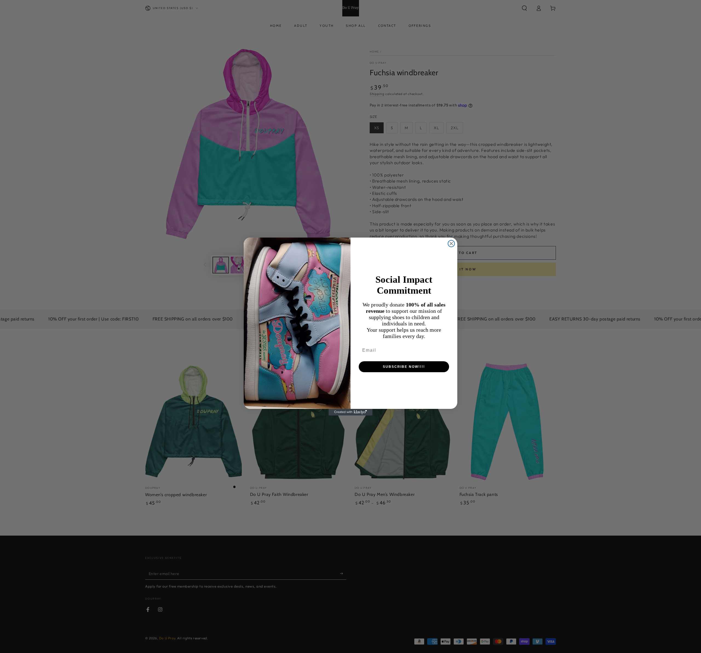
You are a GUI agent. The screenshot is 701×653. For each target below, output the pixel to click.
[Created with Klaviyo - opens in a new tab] (350, 412)
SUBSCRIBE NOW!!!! (404, 367)
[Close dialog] (451, 243)
